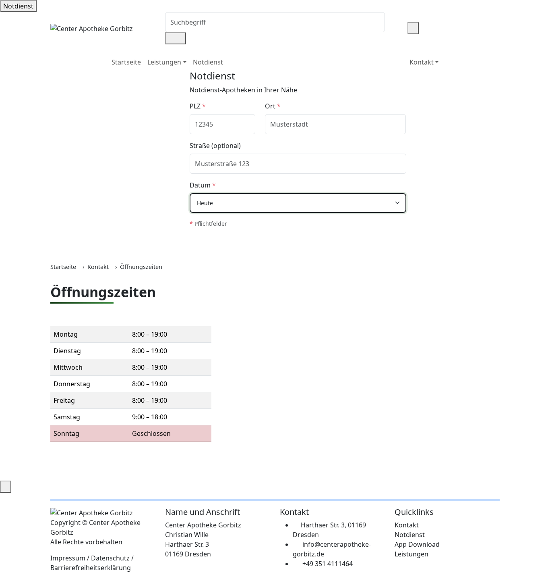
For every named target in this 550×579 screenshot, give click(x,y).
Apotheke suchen (221, 241)
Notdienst (18, 6)
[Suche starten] (175, 38)
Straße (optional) (215, 145)
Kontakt (98, 267)
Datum (203, 185)
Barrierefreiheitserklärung (90, 567)
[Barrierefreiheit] (413, 28)
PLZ (198, 106)
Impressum (67, 558)
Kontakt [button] (421, 62)
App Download (417, 544)
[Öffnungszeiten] (404, 28)
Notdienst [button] (208, 62)
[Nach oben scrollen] (5, 487)
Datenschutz (110, 558)
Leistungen (411, 554)
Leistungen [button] (164, 62)
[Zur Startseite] (91, 27)
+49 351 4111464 (327, 563)
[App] (398, 28)
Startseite (126, 62)
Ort (273, 106)
